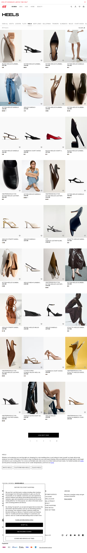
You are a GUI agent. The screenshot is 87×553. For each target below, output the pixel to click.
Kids (26, 6)
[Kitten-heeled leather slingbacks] (54, 176)
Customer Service (50, 494)
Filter (81, 28)
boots (52, 462)
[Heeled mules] (54, 398)
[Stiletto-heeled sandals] (76, 221)
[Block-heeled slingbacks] (11, 46)
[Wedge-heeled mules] (33, 309)
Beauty (39, 6)
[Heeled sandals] (33, 89)
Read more (68, 499)
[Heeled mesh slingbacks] (33, 264)
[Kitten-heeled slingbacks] (33, 46)
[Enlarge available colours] (3, 67)
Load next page (43, 435)
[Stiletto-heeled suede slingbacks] (76, 353)
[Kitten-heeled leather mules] (11, 176)
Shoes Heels (19, 483)
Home (32, 6)
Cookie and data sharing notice (24, 520)
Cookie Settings (49, 510)
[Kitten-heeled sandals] (76, 46)
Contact (47, 503)
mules (82, 461)
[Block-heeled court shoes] (54, 133)
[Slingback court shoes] (33, 133)
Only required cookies (24, 531)
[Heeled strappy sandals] (11, 221)
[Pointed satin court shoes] (33, 398)
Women (14, 6)
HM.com (4, 483)
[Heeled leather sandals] (11, 398)
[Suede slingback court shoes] (76, 398)
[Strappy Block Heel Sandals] (33, 353)
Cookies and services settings (24, 538)
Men (20, 6)
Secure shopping (50, 505)
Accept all (24, 525)
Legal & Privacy (49, 501)
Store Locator (49, 499)
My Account (48, 496)
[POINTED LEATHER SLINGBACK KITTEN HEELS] (54, 221)
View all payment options (45, 547)
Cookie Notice (48, 507)
